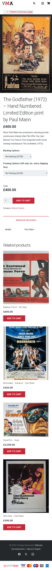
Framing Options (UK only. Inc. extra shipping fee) (25, 165)
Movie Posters (18, 208)
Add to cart (23, 200)
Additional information (26, 220)
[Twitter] (26, 554)
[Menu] (43, 3)
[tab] (26, 220)
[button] (34, 3)
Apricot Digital (33, 549)
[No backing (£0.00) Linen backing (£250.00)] (17, 155)
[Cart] (49, 3)
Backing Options (11, 150)
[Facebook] (19, 554)
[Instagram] (32, 554)
